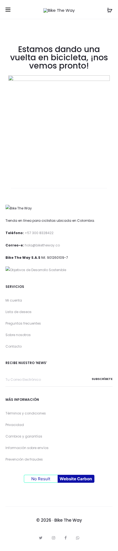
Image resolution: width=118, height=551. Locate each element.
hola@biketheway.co (42, 245)
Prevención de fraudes (24, 459)
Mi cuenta (13, 300)
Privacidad (14, 424)
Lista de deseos (18, 311)
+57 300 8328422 (39, 233)
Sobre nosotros (18, 335)
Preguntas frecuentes (23, 323)
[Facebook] (65, 538)
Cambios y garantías (23, 436)
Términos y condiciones (25, 413)
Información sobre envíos (27, 447)
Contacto (13, 346)
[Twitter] (41, 538)
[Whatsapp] (77, 538)
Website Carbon (76, 478)
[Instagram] (53, 538)
